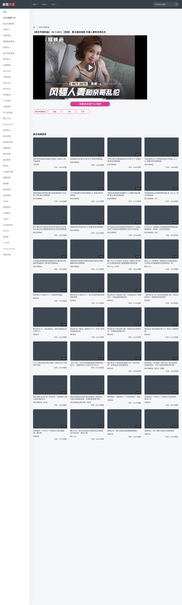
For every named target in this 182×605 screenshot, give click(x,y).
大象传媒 (7, 106)
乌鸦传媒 (7, 77)
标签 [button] (44, 4)
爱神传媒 (7, 189)
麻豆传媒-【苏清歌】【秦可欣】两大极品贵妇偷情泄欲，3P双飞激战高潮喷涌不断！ (160, 364)
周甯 (54, 111)
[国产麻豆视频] (8, 4)
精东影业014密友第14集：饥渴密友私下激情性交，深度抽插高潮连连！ (124, 296)
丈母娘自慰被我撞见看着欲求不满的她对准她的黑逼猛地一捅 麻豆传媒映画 (49, 262)
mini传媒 (7, 100)
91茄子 (6, 219)
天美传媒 (7, 35)
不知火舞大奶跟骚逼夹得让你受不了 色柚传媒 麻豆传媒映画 (124, 160)
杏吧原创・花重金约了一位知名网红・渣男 (123, 397)
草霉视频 (7, 148)
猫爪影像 (7, 160)
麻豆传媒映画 (8, 24)
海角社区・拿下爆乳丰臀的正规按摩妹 (159, 431)
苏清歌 (162, 368)
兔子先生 (7, 89)
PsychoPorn (8, 124)
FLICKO (6, 243)
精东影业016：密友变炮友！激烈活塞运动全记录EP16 (50, 330)
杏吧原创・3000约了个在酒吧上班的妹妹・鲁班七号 (160, 398)
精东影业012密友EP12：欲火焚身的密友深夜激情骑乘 (87, 296)
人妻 (68, 111)
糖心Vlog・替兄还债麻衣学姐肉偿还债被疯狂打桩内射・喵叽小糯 (86, 432)
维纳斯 (6, 237)
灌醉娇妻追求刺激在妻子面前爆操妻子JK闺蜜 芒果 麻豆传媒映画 (49, 194)
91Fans (6, 231)
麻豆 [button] (34, 4)
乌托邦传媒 (7, 225)
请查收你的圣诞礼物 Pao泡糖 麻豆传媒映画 (86, 227)
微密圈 (6, 183)
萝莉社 (6, 166)
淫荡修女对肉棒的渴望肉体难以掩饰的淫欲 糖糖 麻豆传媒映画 (86, 262)
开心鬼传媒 (7, 112)
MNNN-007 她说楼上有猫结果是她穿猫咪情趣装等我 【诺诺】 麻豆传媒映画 (161, 228)
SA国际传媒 (8, 172)
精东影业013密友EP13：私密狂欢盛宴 (47, 295)
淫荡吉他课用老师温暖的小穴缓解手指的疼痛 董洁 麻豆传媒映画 (123, 194)
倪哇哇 (89, 402)
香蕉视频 (7, 177)
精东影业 (7, 59)
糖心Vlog (7, 118)
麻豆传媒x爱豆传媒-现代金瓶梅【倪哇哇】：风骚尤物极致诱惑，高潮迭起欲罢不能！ (87, 398)
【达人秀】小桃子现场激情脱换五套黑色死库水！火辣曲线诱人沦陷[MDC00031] (86, 364)
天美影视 (7, 213)
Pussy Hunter (9, 249)
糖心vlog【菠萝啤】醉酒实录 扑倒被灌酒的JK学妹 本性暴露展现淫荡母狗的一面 (161, 262)
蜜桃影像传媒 (8, 41)
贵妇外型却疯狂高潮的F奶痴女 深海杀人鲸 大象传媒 (49, 160)
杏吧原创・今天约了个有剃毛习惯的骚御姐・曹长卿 (48, 432)
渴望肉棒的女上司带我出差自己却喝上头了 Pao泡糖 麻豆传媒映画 (160, 160)
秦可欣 (157, 368)
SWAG (5, 201)
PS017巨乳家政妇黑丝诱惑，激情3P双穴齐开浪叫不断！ (50, 364)
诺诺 (156, 233)
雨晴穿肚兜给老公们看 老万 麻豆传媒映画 (86, 159)
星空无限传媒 (8, 53)
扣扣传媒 (7, 195)
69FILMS (7, 83)
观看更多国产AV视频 (90, 104)
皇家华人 (7, 47)
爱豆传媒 (7, 136)
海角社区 (110, 434)
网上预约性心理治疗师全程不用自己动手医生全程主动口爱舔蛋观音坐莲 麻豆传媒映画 (49, 228)
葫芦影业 (7, 130)
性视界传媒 (7, 142)
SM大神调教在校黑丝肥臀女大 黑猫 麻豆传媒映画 (86, 194)
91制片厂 (7, 29)
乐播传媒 (7, 65)
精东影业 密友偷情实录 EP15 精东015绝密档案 (161, 330)
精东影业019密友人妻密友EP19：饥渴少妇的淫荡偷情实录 (87, 330)
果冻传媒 (7, 154)
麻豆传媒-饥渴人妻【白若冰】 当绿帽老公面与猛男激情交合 (50, 398)
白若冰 (45, 402)
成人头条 (7, 71)
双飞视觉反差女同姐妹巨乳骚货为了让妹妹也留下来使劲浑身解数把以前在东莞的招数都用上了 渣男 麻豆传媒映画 (123, 228)
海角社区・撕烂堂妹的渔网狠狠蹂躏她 (122, 431)
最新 (5, 12)
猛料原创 (7, 207)
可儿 (156, 199)
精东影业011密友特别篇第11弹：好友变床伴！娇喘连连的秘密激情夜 (123, 364)
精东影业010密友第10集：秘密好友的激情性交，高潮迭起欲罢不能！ (124, 330)
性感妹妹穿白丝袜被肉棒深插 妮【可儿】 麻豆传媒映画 (161, 194)
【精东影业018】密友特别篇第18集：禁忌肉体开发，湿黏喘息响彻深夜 (161, 296)
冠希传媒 (7, 254)
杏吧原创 (7, 95)
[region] (15, 307)
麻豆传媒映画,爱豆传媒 (77, 402)
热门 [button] (53, 4)
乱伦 (83, 111)
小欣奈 (117, 266)
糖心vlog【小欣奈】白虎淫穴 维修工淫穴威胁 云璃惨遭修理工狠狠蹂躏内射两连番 (123, 262)
